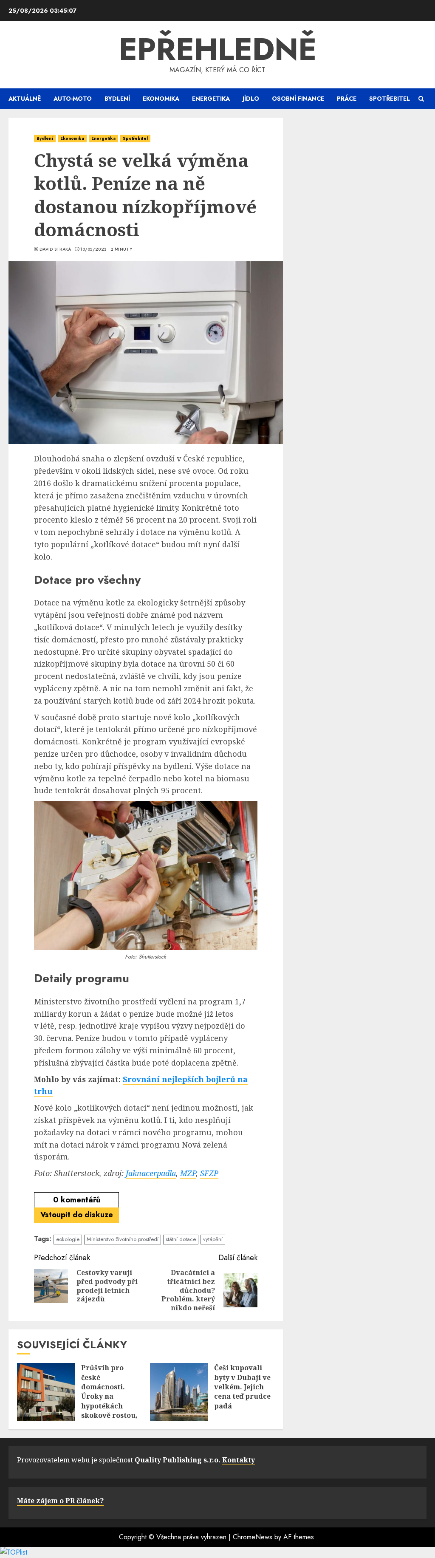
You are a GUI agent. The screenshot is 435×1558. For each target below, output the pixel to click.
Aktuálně (24, 98)
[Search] (421, 98)
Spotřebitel (389, 98)
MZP (188, 1173)
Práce (346, 98)
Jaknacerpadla (151, 1173)
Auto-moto (73, 98)
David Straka (55, 249)
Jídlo (251, 98)
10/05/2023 (93, 249)
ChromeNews (252, 1537)
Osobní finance (298, 98)
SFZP (209, 1173)
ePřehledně (217, 49)
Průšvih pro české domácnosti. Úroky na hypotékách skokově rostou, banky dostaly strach (109, 1401)
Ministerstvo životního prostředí (122, 1239)
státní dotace (181, 1239)
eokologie (67, 1239)
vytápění (213, 1239)
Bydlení (117, 98)
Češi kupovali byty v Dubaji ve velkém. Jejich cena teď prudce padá (242, 1387)
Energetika (211, 98)
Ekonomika (161, 98)
